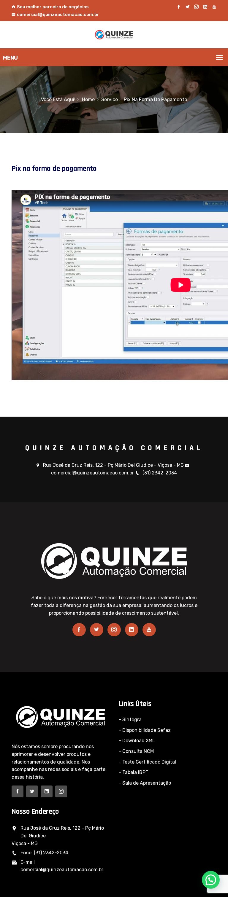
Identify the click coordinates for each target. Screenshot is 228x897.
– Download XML (136, 740)
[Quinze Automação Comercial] (114, 34)
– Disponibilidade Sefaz (144, 730)
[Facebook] (178, 6)
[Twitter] (187, 6)
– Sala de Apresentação (144, 783)
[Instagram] (196, 6)
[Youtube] (214, 6)
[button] (211, 880)
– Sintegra (130, 719)
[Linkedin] (205, 6)
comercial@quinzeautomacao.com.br (58, 14)
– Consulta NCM (136, 751)
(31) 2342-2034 (159, 473)
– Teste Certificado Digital (147, 762)
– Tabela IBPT (133, 772)
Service (109, 99)
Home (88, 99)
